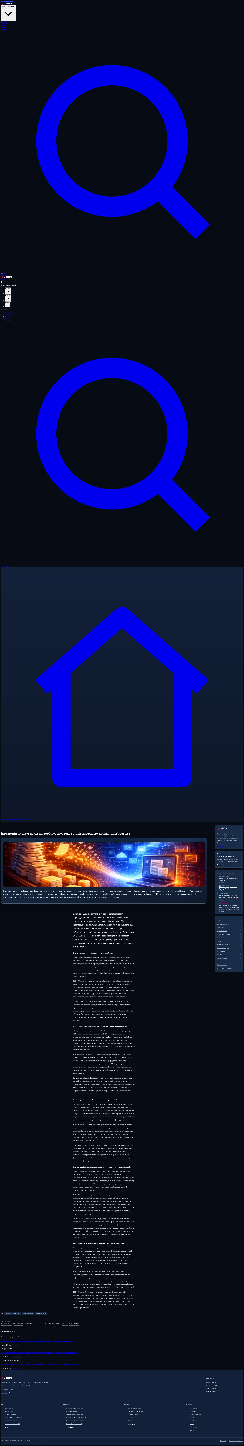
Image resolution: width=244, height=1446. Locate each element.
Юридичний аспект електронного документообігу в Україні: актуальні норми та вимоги (40, 1364)
